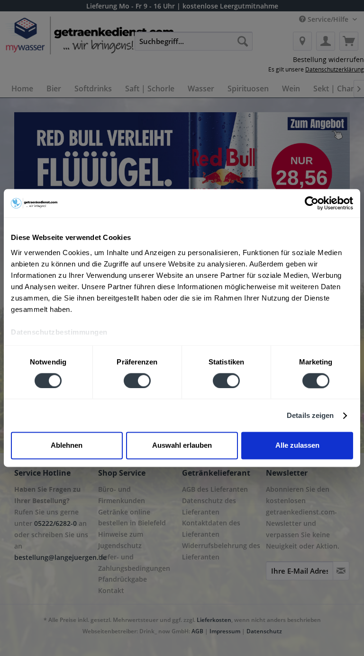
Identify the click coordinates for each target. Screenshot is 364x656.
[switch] (137, 380)
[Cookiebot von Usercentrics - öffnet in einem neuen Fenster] (311, 203)
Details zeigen (310, 415)
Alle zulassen (297, 446)
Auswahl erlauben (182, 446)
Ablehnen (66, 446)
